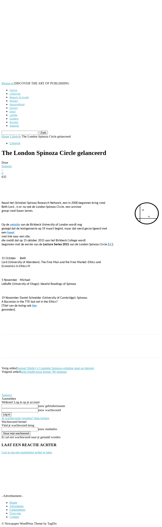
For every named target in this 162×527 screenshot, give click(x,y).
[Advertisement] (48, 327)
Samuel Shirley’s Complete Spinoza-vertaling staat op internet (55, 368)
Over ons (15, 513)
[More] (98, 183)
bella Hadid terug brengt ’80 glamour (44, 371)
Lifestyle (15, 93)
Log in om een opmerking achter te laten (27, 452)
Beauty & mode (19, 97)
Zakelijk (14, 125)
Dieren (13, 108)
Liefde (13, 115)
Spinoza (7, 166)
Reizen (13, 100)
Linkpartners (17, 509)
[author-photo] (11, 391)
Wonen (13, 122)
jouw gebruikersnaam (51, 406)
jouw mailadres (47, 429)
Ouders (14, 118)
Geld (12, 111)
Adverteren (16, 506)
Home (13, 90)
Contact (14, 516)
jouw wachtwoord (49, 410)
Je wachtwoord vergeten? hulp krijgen (25, 418)
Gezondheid (16, 104)
